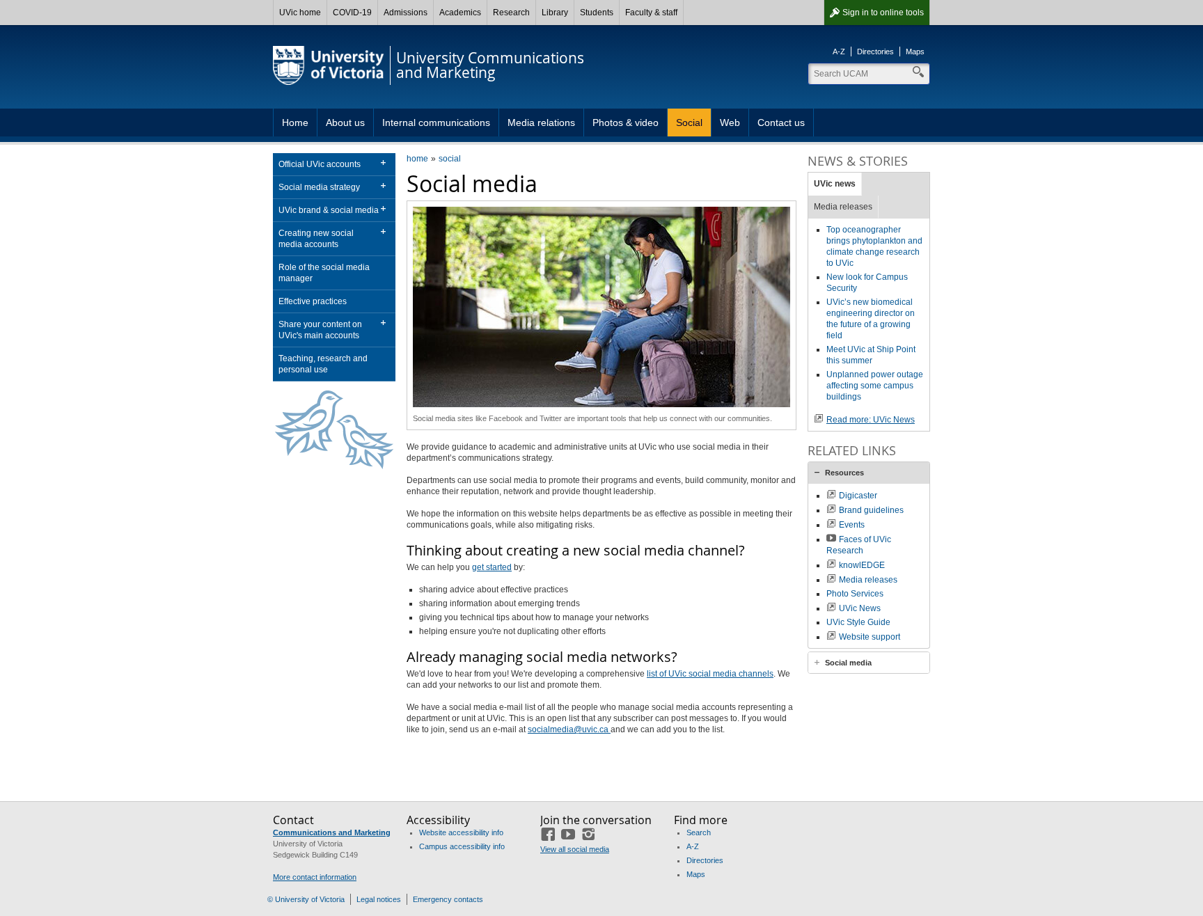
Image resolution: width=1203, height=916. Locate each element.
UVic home (300, 12)
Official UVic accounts (319, 164)
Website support (869, 637)
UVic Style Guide (858, 622)
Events (852, 525)
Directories (875, 51)
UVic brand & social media (328, 210)
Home (295, 122)
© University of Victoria (306, 899)
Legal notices (378, 899)
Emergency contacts (448, 899)
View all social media (574, 849)
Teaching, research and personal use (323, 364)
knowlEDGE (862, 565)
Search (698, 832)
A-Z (839, 51)
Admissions (405, 12)
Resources (844, 472)
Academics (460, 12)
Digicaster (858, 495)
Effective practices (312, 301)
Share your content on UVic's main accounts (320, 329)
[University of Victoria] (328, 65)
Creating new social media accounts (316, 238)
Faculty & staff (651, 12)
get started (492, 567)
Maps (915, 51)
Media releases (843, 207)
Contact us (781, 122)
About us (345, 122)
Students (596, 12)
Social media (848, 662)
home (417, 159)
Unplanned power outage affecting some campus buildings (874, 386)
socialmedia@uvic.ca (569, 729)
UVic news (835, 184)
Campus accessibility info (462, 846)
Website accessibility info (461, 832)
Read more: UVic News (870, 420)
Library (555, 12)
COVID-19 (352, 12)
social (450, 159)
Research (511, 12)
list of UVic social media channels (710, 674)
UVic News (860, 608)
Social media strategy (319, 187)
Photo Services (854, 594)
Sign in (883, 12)
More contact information (314, 877)
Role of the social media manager (324, 272)
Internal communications (436, 122)
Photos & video (625, 122)
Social (689, 122)
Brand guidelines (871, 510)
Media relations (541, 122)
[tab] (869, 472)
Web (730, 122)
